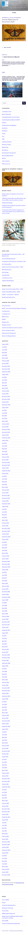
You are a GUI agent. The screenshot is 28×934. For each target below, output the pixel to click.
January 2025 (5, 393)
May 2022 (4, 481)
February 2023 (5, 457)
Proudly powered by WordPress (16, 930)
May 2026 (4, 352)
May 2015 (4, 707)
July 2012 (4, 789)
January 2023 (5, 459)
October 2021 (5, 501)
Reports (4, 158)
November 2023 (6, 432)
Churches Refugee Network (8, 258)
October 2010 (5, 847)
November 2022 (6, 465)
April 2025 (4, 385)
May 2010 (4, 861)
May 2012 (4, 795)
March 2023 (5, 454)
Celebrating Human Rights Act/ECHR (11, 119)
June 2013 (4, 762)
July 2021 (4, 509)
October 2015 (5, 693)
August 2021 (5, 506)
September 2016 (6, 663)
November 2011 (6, 811)
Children (4, 122)
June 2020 (4, 545)
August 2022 (5, 473)
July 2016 (4, 668)
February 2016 (5, 682)
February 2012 (5, 803)
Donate (4, 902)
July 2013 (4, 759)
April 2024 (4, 418)
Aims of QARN (5, 899)
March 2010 (5, 866)
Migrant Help (5, 147)
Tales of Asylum (6, 161)
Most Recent (7, 47)
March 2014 (5, 743)
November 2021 (6, 498)
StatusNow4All (5, 275)
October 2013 (5, 754)
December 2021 (6, 495)
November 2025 (6, 369)
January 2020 (5, 558)
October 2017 (5, 627)
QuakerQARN (17, 17)
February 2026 (5, 360)
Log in (3, 72)
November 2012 (6, 781)
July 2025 (4, 377)
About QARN (5, 920)
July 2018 (4, 602)
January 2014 (5, 748)
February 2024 (5, 424)
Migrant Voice (5, 316)
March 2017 (5, 646)
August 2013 (5, 756)
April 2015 (4, 710)
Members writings (6, 144)
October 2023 (5, 435)
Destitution (5, 128)
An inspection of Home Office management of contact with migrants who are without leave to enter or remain (13, 211)
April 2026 (4, 355)
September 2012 (6, 787)
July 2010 (4, 855)
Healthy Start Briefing (7, 202)
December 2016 (6, 655)
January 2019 (5, 589)
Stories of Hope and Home (8, 330)
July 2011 (4, 822)
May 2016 (4, 674)
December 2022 (6, 462)
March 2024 (5, 421)
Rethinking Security (6, 269)
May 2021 (4, 514)
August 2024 (5, 407)
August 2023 (5, 440)
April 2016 (4, 677)
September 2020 (6, 536)
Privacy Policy (5, 910)
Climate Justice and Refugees (9, 125)
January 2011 (5, 839)
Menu (14, 12)
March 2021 (5, 520)
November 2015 (6, 690)
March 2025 (5, 388)
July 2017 (4, 635)
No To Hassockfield (6, 264)
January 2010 (5, 872)
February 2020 (5, 556)
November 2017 (6, 624)
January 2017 (5, 652)
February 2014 (5, 745)
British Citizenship (6, 114)
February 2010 (5, 869)
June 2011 (4, 825)
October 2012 (5, 784)
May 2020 (4, 547)
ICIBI (3, 139)
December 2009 (6, 875)
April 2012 (4, 798)
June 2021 (4, 512)
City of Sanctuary (6, 305)
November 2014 (6, 721)
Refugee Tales (5, 322)
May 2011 (4, 828)
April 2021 (4, 517)
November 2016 (6, 657)
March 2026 (5, 358)
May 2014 (4, 737)
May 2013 (4, 765)
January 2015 (5, 718)
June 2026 (4, 349)
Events (3, 133)
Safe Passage (5, 272)
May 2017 (4, 641)
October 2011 (5, 814)
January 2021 (5, 525)
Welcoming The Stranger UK (9, 333)
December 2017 (6, 622)
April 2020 (4, 550)
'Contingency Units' (7, 111)
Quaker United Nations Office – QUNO (11, 291)
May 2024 (4, 415)
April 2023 (4, 451)
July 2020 (4, 542)
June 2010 (4, 858)
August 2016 (5, 666)
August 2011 (5, 820)
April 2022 (4, 484)
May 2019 (4, 578)
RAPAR (4, 319)
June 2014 (4, 734)
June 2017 (4, 638)
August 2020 (5, 539)
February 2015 (5, 715)
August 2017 (5, 633)
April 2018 (4, 611)
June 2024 (4, 413)
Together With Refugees (8, 280)
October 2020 (5, 534)
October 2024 (5, 402)
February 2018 (5, 616)
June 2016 (4, 671)
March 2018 (5, 613)
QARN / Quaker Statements (8, 913)
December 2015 (6, 688)
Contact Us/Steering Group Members (11, 923)
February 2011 (5, 836)
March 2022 (5, 487)
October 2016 (5, 660)
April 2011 (4, 831)
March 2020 (5, 553)
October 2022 (5, 468)
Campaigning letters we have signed (11, 117)
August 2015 (5, 699)
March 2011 (5, 833)
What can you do (6, 163)
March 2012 (5, 800)
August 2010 (5, 853)
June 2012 (4, 792)
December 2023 (6, 429)
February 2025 (5, 391)
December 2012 (6, 778)
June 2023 (4, 446)
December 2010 (6, 841)
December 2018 (6, 591)
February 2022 (5, 490)
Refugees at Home (6, 325)
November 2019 (6, 564)
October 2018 (5, 594)
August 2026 (5, 344)
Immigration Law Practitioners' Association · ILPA (14, 261)
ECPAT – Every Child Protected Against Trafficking (14, 308)
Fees (3, 136)
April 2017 (4, 644)
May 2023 (4, 448)
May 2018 (4, 608)
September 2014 (6, 726)
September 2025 (6, 371)
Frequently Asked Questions (9, 905)
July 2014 (4, 732)
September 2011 (6, 817)
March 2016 (5, 679)
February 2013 (5, 773)
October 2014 (5, 723)
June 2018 (4, 605)
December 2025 (6, 366)
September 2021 (6, 503)
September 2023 (6, 437)
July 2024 (4, 410)
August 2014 (5, 729)
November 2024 (6, 399)
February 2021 (5, 523)
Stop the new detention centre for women (12, 327)
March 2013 (5, 770)
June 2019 (4, 575)
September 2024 (6, 404)
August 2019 (5, 569)
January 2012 (5, 806)
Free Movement (6, 311)
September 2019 (6, 567)
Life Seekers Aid (6, 314)
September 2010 (6, 850)
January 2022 (5, 492)
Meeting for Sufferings (7, 908)
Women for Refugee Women (9, 336)
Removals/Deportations (7, 155)
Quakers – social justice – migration (10, 294)
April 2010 (4, 864)
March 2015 (5, 712)
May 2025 (4, 382)
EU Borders (4, 130)
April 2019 (4, 580)
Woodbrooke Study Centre (8, 297)
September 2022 (6, 470)
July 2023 (4, 443)
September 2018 (6, 597)
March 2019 (5, 583)
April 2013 (4, 767)
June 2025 (4, 380)
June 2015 (4, 704)
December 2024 (6, 396)
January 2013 (5, 776)
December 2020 (6, 528)
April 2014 (4, 740)
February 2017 (5, 649)
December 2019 (6, 561)
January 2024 (5, 426)
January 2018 (5, 619)
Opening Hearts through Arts (9, 152)
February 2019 (5, 586)
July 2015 (4, 701)
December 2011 (6, 809)
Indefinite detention (7, 141)
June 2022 (4, 479)
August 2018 (5, 600)
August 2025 (5, 374)
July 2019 (4, 572)
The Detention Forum (7, 278)
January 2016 (5, 685)
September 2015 (6, 696)
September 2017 (6, 630)
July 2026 (4, 347)
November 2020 (6, 531)
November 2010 (6, 844)
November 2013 (6, 751)
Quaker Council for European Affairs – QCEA (12, 267)
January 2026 (5, 363)
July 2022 (4, 476)
